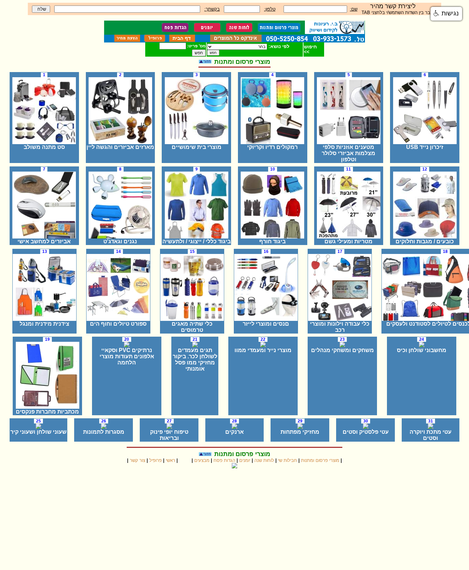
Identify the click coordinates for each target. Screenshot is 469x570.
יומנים (244, 460)
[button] (446, 14)
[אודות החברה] (154, 40)
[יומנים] (206, 30)
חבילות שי (287, 460)
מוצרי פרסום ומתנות (320, 460)
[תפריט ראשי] (181, 40)
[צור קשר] (127, 40)
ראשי (170, 460)
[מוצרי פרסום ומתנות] (278, 30)
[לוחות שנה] (238, 30)
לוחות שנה (264, 460)
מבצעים (201, 460)
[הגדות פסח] (175, 30)
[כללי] (235, 40)
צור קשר (137, 460)
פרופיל (155, 460)
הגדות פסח (224, 460)
